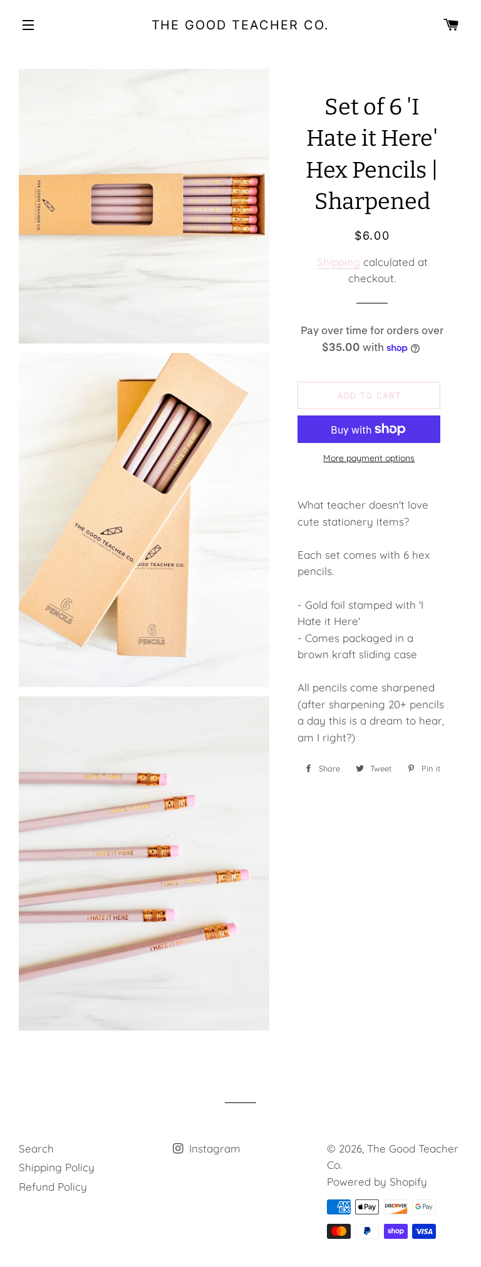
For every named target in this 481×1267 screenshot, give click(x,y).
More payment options (369, 458)
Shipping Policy (57, 1167)
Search (36, 1148)
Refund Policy (53, 1186)
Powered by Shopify (377, 1181)
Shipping (338, 261)
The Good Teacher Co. (241, 25)
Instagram (213, 1148)
